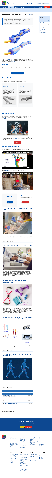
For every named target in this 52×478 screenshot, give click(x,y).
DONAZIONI (28, 427)
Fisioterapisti (41, 438)
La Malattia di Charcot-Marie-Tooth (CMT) (24, 438)
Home (17, 10)
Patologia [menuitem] (10, 7)
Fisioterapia (31, 439)
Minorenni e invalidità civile (23, 470)
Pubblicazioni (12, 462)
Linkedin (42, 458)
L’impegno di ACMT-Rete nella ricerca (14, 457)
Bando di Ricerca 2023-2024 (14, 454)
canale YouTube (7, 170)
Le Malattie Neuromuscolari (44, 20)
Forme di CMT (22, 441)
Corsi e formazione (41, 445)
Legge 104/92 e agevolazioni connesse (24, 465)
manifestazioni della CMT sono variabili (8, 80)
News (7, 241)
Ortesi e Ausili (31, 443)
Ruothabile (32, 452)
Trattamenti (32, 435)
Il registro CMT (12, 460)
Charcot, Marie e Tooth (5, 68)
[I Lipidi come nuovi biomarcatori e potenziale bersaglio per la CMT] (17, 223)
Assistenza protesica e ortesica (23, 463)
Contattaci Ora (10, 202)
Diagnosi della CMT (22, 440)
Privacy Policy (16, 476)
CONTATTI (35, 3)
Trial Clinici (11, 461)
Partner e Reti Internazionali (14, 444)
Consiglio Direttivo (12, 442)
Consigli (8, 313)
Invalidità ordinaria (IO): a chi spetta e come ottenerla (24, 469)
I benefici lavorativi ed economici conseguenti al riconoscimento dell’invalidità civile (24, 457)
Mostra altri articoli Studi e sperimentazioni (17, 391)
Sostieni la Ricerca (17, 142)
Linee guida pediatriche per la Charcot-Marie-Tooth (34, 438)
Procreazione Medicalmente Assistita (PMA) (43, 444)
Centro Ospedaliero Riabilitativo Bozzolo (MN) (42, 442)
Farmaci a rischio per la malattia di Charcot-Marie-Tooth (23, 446)
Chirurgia (31, 440)
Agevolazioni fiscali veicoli (33, 459)
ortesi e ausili (26, 137)
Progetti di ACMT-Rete (13, 438)
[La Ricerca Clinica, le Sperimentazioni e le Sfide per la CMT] (17, 258)
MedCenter (41, 435)
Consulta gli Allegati (25, 202)
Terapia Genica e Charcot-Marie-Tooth (14, 458)
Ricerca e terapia (12, 455)
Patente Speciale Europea (33, 454)
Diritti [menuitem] (35, 7)
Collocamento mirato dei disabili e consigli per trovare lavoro (24, 460)
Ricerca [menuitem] (29, 7)
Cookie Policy (20, 476)
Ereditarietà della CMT (23, 442)
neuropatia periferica (13, 61)
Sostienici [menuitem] (47, 7)
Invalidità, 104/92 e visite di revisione (23, 467)
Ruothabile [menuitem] (40, 7)
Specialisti (40, 437)
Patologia (20, 10)
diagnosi (4, 116)
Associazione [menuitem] (4, 7)
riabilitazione (4, 118)
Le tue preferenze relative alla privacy (33, 476)
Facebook (42, 454)
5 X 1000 (23, 427)
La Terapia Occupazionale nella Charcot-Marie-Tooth (34, 442)
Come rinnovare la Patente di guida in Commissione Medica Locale (34, 457)
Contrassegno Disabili (33, 460)
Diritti (21, 452)
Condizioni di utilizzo (24, 476)
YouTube (42, 457)
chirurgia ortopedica (14, 138)
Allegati (30, 14)
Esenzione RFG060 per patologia (23, 462)
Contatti (11, 445)
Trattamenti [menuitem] (16, 7)
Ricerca (11, 452)
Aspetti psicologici (32, 444)
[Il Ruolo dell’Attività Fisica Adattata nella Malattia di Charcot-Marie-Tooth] (17, 295)
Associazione (12, 435)
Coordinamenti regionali (13, 443)
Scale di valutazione (22, 447)
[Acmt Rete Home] (4, 439)
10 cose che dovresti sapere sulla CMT (17, 73)
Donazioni (11, 446)
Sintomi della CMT (22, 439)
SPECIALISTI (39, 3)
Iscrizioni (11, 437)
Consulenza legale (22, 471)
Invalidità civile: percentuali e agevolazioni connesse (24, 454)
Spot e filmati (12, 447)
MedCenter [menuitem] (22, 7)
